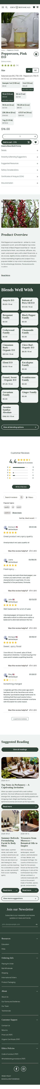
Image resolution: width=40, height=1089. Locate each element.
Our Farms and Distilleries (11, 1002)
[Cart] (37, 7)
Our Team (5, 1006)
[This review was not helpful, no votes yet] (34, 551)
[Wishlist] (34, 7)
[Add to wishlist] (36, 142)
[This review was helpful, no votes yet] (30, 551)
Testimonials (6, 1011)
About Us (5, 997)
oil (13, 507)
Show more (17, 513)
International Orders (9, 977)
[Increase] (34, 136)
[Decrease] (4, 136)
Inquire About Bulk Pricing (11, 146)
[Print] (36, 54)
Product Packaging (8, 982)
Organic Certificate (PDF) (11, 1039)
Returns (5, 1030)
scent (19, 507)
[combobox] (27, 518)
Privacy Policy (6, 1076)
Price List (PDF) (7, 1035)
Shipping (5, 973)
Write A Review (21, 487)
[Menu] (2, 7)
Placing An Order (8, 964)
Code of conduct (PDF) (10, 1054)
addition (7, 513)
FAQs (3, 949)
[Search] (6, 7)
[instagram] (23, 1069)
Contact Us (6, 1025)
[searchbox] (12, 497)
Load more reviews (20, 719)
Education (5, 944)
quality (6, 507)
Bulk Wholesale (7, 968)
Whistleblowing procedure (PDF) (13, 1059)
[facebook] (16, 1069)
